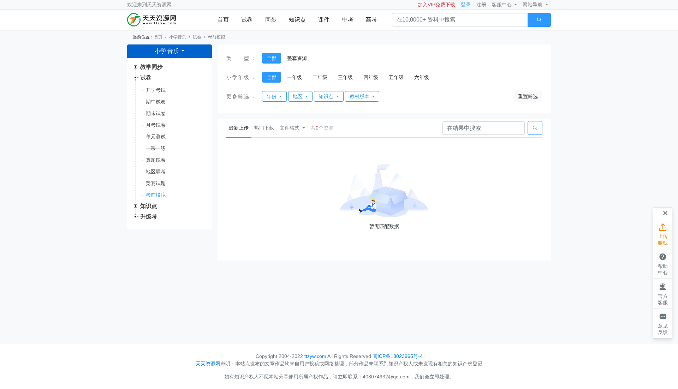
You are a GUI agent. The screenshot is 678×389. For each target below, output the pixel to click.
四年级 (370, 77)
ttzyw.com (315, 356)
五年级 (396, 77)
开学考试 (156, 90)
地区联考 (156, 171)
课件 (323, 20)
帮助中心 (663, 264)
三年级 (345, 77)
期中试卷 (156, 101)
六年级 (421, 77)
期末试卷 (156, 113)
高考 (371, 20)
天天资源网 (159, 4)
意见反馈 (663, 323)
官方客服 (663, 294)
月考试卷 (156, 125)
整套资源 (297, 58)
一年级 (294, 77)
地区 (298, 96)
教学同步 (151, 67)
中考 (347, 20)
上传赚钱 (663, 234)
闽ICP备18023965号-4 (398, 356)
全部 (271, 58)
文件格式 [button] (290, 128)
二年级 (320, 77)
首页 (223, 20)
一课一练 (156, 148)
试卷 (246, 20)
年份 (272, 96)
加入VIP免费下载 (436, 4)
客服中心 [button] (502, 4)
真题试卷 (156, 160)
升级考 (148, 217)
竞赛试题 (156, 183)
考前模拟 (216, 37)
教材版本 (360, 96)
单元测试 (156, 136)
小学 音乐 (167, 51)
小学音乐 (177, 37)
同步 (270, 20)
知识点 (297, 20)
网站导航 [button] (533, 4)
